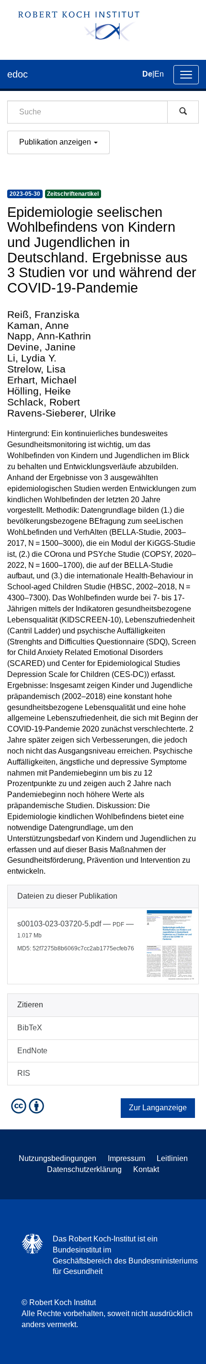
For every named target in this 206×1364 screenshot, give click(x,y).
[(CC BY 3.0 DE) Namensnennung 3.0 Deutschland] (28, 1106)
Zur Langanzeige (158, 1108)
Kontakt (146, 1169)
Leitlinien (172, 1158)
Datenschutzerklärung (84, 1169)
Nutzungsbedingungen (57, 1158)
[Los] (183, 112)
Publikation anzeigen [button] (56, 142)
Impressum (126, 1158)
